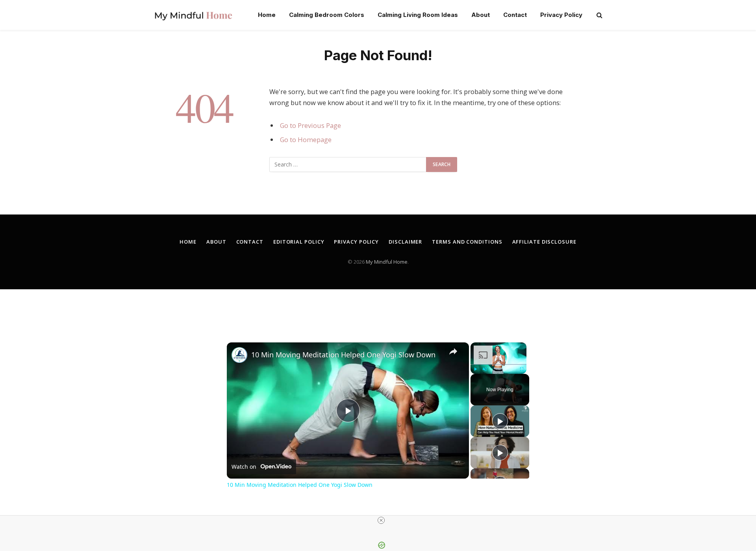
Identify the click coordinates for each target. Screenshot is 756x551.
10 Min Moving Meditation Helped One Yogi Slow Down (343, 354)
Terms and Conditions (467, 241)
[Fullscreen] (521, 369)
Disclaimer (405, 241)
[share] (453, 351)
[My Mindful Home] (193, 15)
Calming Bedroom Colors (326, 14)
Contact (515, 14)
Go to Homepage (306, 139)
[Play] (475, 369)
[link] (239, 355)
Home (267, 14)
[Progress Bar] (498, 364)
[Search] (598, 15)
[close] (381, 520)
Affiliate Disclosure (544, 241)
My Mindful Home (387, 261)
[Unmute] (484, 369)
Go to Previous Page (310, 125)
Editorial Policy (298, 241)
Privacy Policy (561, 14)
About (480, 14)
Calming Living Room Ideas (418, 14)
